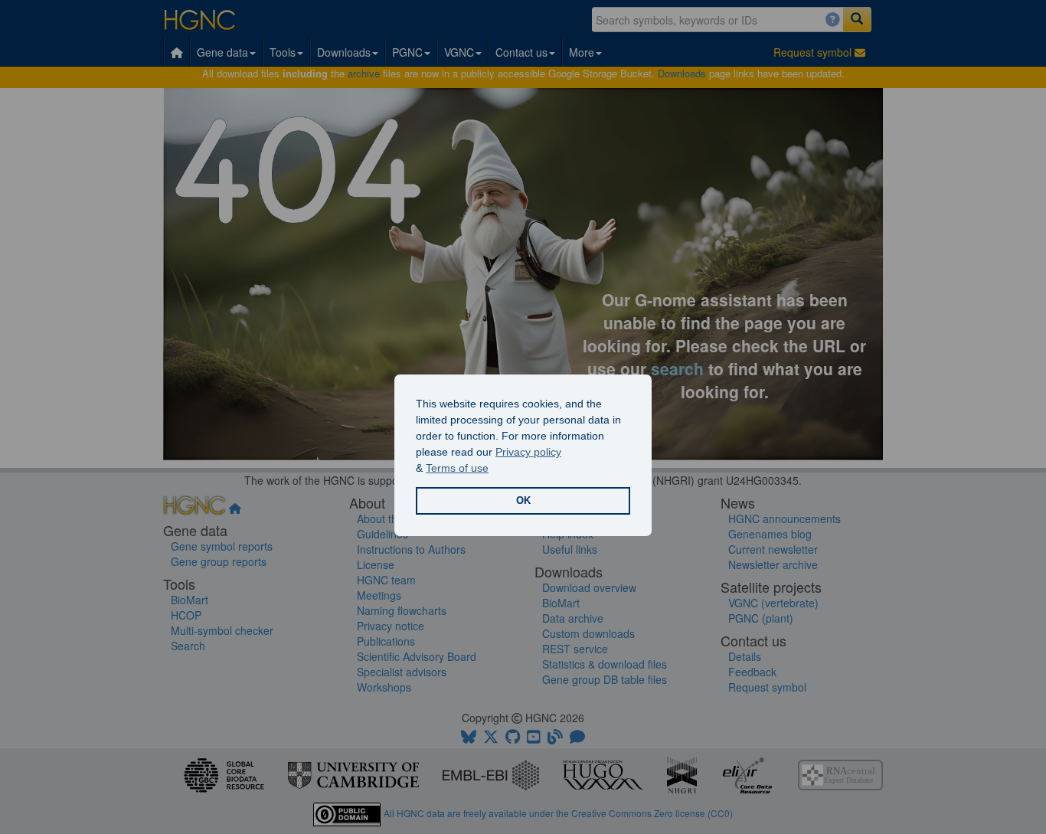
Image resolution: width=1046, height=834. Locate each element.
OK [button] (523, 500)
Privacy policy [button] (528, 452)
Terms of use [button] (457, 468)
